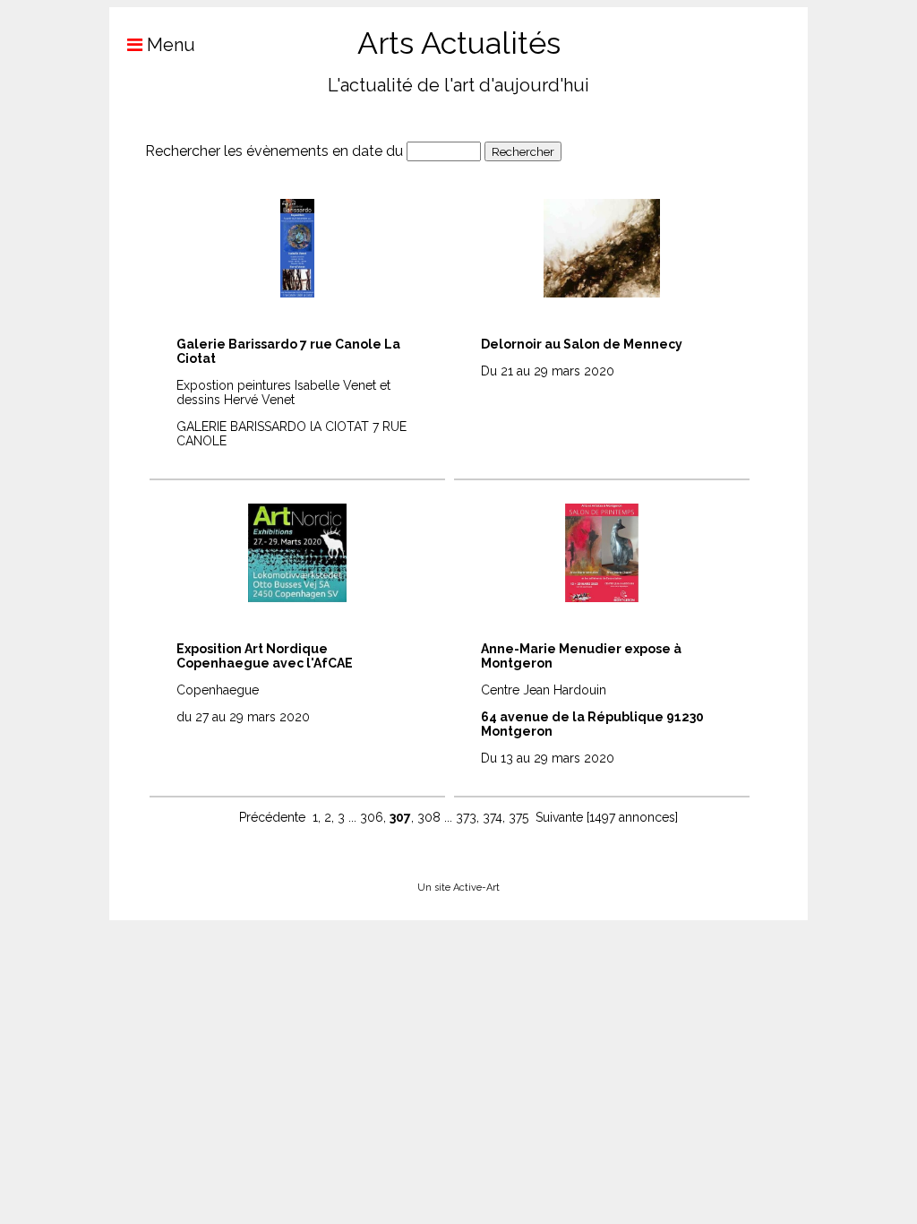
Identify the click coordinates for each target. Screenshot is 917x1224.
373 (466, 817)
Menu (168, 45)
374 (492, 817)
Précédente (272, 817)
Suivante (559, 817)
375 (518, 817)
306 (371, 817)
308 (429, 817)
